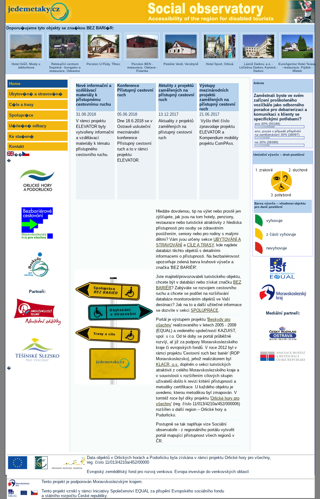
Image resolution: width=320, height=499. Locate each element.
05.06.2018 (134, 137)
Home (14, 83)
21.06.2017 (218, 129)
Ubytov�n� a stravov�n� (35, 94)
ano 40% (267, 123)
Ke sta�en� (21, 136)
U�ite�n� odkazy (27, 125)
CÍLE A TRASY (200, 245)
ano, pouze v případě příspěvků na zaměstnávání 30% (278, 132)
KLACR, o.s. (167, 364)
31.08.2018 (95, 134)
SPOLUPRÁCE (204, 310)
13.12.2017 (175, 126)
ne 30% (266, 142)
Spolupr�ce (21, 115)
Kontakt (16, 146)
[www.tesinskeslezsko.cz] (37, 349)
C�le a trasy (21, 104)
